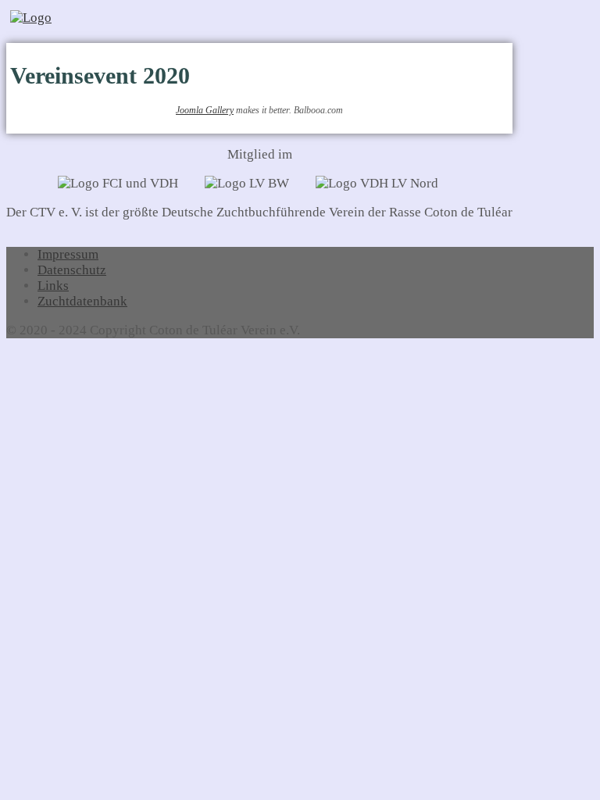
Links (53, 285)
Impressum (68, 254)
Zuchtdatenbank (82, 301)
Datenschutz (72, 269)
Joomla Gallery (205, 110)
